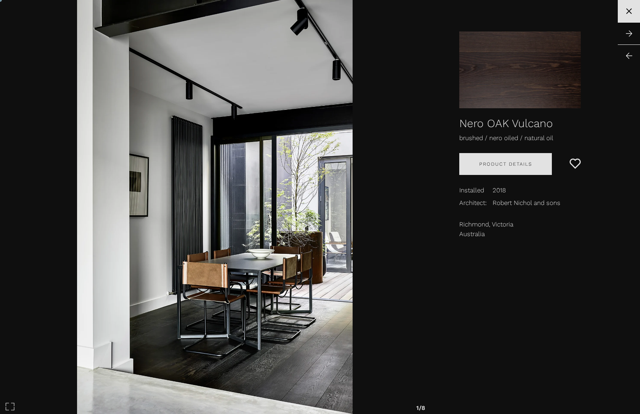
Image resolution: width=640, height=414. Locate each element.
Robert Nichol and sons (526, 202)
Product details (505, 164)
